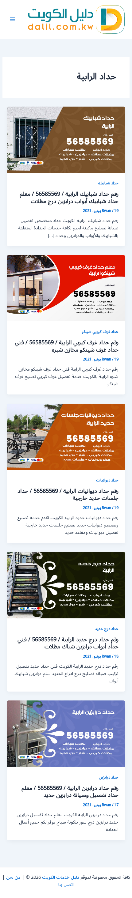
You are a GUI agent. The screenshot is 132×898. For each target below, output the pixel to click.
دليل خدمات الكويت (60, 877)
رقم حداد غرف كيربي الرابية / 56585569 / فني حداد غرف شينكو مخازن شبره (66, 346)
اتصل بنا (66, 884)
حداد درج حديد (106, 628)
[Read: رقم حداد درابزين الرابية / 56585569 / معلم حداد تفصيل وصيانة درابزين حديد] (66, 733)
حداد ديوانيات (107, 480)
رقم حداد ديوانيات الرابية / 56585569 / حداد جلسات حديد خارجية (67, 494)
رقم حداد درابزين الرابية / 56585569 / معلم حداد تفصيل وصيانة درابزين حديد (69, 791)
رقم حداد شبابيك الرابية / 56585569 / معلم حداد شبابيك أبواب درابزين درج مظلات (69, 197)
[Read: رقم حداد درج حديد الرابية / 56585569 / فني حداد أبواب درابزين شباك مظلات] (66, 585)
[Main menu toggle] (12, 19)
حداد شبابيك (108, 183)
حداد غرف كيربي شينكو (100, 331)
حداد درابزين (108, 777)
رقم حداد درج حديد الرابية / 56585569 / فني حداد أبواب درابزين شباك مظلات (67, 643)
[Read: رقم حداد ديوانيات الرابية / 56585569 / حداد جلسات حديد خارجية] (66, 436)
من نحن (13, 877)
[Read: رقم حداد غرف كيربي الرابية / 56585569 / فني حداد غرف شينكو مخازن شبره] (66, 288)
